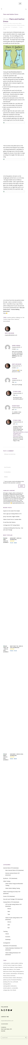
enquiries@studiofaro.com (18, 503)
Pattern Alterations (17, 977)
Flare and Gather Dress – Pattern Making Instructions (13, 309)
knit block (12, 975)
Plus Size (10, 981)
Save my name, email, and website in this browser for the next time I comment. (13, 482)
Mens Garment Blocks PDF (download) (14, 870)
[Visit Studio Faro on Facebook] (6, 1010)
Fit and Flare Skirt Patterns (9, 522)
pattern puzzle (7, 979)
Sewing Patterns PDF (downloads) (11, 902)
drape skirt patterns (8, 969)
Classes (7, 933)
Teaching (5, 931)
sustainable (15, 988)
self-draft (15, 981)
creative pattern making (13, 317)
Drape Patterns (18, 967)
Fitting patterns (20, 971)
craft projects (6, 963)
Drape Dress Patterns (13, 319)
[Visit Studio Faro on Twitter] (11, 1010)
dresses (9, 908)
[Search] (20, 3)
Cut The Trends (7, 965)
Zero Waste (13, 990)
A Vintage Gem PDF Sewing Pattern (11, 525)
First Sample (17, 969)
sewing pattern (7, 984)
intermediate (6, 321)
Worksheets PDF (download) (10, 945)
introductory (21, 973)
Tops (9, 914)
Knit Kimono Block (7, 977)
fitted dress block (7, 971)
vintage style (6, 990)
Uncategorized (6, 943)
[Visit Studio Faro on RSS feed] (2, 1010)
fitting (14, 971)
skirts (9, 924)
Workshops (8, 939)
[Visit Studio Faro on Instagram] (4, 1010)
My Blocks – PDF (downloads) (10, 878)
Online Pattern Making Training (12, 888)
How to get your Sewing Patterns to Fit (12, 513)
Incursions (7, 936)
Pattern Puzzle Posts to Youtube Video (12, 519)
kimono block (6, 975)
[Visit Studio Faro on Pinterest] (9, 1010)
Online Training (6, 881)
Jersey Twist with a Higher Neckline (11, 516)
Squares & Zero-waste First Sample (11, 511)
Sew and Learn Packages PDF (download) (13, 899)
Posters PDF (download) (9, 896)
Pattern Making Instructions (9, 25)
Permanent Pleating (16, 979)
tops (9, 927)
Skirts (9, 911)
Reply (17, 349)
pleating (5, 981)
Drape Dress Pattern (16, 965)
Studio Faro (7, 27)
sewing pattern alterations (10, 986)
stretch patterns (7, 988)
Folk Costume (6, 973)
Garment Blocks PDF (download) (11, 868)
